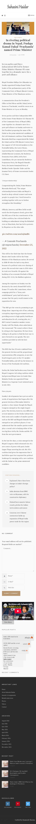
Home (3, 689)
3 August (12, 777)
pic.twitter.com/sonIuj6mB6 (15, 234)
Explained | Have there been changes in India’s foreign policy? (20, 483)
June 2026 (5, 727)
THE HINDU (18, 37)
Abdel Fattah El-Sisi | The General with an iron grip (10, 657)
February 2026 (6, 738)
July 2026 (5, 724)
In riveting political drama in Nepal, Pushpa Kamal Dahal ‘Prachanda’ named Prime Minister (18, 45)
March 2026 (5, 735)
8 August (12, 765)
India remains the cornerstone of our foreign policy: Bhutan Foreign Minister (8, 664)
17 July (12, 786)
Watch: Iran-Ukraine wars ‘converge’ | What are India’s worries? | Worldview (21, 762)
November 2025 (7, 747)
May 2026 (5, 729)
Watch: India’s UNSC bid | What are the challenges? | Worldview (21, 783)
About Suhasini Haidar (8, 692)
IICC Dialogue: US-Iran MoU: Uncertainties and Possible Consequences (19, 773)
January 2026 (6, 741)
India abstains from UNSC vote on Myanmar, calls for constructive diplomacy (19, 494)
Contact (4, 707)
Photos (4, 701)
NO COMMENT (7, 533)
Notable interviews (7, 698)
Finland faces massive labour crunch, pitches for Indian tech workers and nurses (20, 505)
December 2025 (6, 744)
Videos (4, 704)
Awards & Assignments (9, 695)
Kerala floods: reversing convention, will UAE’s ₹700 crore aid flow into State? (11, 651)
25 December (13, 55)
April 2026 (5, 732)
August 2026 (5, 721)
